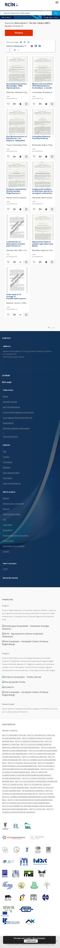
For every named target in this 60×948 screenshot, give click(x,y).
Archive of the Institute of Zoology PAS (18, 412)
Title (4, 451)
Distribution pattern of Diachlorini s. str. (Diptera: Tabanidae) (16, 138)
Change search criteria (50, 17)
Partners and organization (13, 503)
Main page (6, 382)
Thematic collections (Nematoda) (16, 428)
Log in (5, 568)
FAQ (4, 519)
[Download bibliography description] (14, 104)
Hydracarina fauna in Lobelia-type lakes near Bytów (42, 244)
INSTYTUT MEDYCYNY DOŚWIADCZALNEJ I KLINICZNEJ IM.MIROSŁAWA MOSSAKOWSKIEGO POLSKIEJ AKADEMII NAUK (26, 775)
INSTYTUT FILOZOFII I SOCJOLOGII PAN (22, 763)
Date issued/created (11, 473)
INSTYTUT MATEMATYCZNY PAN (14, 735)
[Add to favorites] (8, 104)
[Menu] (56, 2)
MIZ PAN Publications (11, 407)
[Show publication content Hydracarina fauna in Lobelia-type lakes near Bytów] (46, 262)
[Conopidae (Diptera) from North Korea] (43, 122)
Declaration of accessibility (14, 546)
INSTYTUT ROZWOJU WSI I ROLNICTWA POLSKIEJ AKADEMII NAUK (26, 803)
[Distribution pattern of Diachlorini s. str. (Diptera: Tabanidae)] (17, 122)
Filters (19, 32)
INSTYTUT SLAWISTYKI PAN (13, 784)
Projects (6, 509)
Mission (6, 498)
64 (28, 42)
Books (5, 396)
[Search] (56, 13)
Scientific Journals (10, 402)
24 (21, 42)
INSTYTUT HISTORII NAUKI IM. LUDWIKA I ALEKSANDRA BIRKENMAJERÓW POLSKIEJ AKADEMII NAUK (28, 797)
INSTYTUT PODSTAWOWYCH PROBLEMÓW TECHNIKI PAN (36, 781)
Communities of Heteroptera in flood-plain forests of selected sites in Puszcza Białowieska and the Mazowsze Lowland (15, 244)
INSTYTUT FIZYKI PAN (37, 809)
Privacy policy (8, 541)
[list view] (39, 45)
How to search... (7, 17)
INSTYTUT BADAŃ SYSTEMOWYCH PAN (29, 741)
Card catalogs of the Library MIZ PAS (17, 418)
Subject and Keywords (12, 483)
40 (25, 42)
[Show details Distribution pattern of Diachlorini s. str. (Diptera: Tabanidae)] (26, 156)
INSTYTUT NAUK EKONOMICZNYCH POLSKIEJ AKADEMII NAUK (30, 800)
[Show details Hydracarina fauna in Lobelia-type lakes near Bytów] (52, 262)
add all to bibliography (15, 46)
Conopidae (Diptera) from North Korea (41, 137)
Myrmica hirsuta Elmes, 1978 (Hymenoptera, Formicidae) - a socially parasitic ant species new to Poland (42, 86)
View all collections (10, 436)
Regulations (7, 530)
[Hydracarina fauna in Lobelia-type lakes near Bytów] (43, 228)
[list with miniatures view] (35, 45)
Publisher (6, 467)
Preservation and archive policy (15, 535)
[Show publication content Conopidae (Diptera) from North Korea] (46, 156)
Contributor (7, 462)
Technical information (12, 514)
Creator (6, 457)
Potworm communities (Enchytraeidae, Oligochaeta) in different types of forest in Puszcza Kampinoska (16, 191)
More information (39, 938)
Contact (6, 551)
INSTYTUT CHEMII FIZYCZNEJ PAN (34, 757)
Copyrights (7, 525)
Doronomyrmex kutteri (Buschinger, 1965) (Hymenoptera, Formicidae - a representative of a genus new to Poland (16, 86)
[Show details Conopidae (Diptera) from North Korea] (52, 156)
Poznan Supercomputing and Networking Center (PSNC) (31, 944)
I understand (31, 941)
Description (7, 478)
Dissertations (8, 423)
